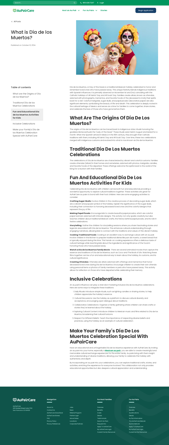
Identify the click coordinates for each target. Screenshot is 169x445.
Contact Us (51, 410)
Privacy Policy (51, 421)
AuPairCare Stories (53, 416)
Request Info (101, 424)
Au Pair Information (135, 418)
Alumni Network (134, 424)
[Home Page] (23, 10)
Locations (73, 421)
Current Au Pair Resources (138, 432)
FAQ (48, 418)
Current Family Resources (106, 432)
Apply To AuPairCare (104, 427)
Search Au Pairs (102, 421)
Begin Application (145, 10)
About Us (50, 407)
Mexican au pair (113, 350)
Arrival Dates (74, 418)
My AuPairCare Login (104, 429)
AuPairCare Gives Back (55, 413)
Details (99, 416)
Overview (100, 407)
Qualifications (134, 413)
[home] (24, 400)
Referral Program (76, 413)
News (71, 410)
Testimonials (101, 418)
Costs (99, 413)
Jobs (71, 407)
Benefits (100, 410)
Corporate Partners (76, 424)
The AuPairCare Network (137, 421)
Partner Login (74, 416)
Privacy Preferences (53, 424)
